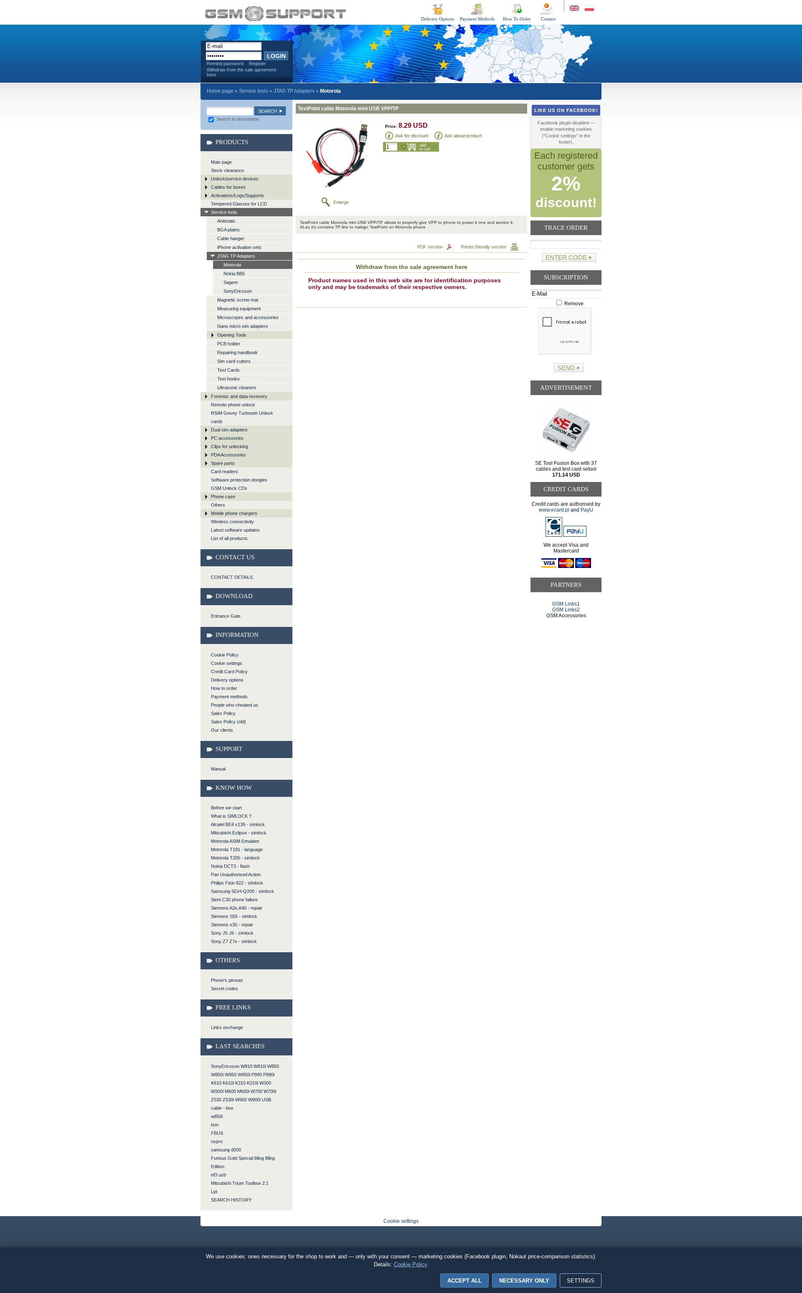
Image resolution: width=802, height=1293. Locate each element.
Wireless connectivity (232, 521)
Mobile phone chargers (234, 513)
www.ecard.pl (554, 510)
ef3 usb (218, 1174)
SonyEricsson (237, 291)
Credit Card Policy (229, 671)
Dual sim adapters (229, 429)
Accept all (464, 1281)
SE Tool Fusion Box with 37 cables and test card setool (566, 469)
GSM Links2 (566, 610)
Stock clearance (227, 170)
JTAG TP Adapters (294, 91)
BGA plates (228, 229)
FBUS (217, 1133)
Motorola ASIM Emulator (235, 841)
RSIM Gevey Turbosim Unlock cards (242, 417)
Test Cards (228, 370)
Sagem (230, 282)
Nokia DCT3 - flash (230, 866)
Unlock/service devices (235, 178)
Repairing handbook (237, 352)
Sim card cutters (234, 361)
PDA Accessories (228, 454)
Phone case (223, 496)
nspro (217, 1141)
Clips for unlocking (229, 446)
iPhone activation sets (239, 247)
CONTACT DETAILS (232, 577)
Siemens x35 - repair (232, 924)
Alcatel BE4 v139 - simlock (238, 824)
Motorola (232, 264)
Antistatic (226, 220)
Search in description (237, 119)
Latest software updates (235, 529)
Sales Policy (223, 713)
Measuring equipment (239, 308)
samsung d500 (226, 1149)
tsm (214, 1124)
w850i (217, 1116)
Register (257, 63)
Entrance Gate (226, 616)
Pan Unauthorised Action (236, 874)
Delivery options (227, 679)
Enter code (566, 257)
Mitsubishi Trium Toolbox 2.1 (240, 1183)
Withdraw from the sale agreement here (241, 72)
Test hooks (228, 378)
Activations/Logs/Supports (237, 195)
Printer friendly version (483, 246)
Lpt (214, 1191)
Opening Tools (231, 334)
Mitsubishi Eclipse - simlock (238, 832)
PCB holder (228, 343)
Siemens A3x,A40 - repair (236, 907)
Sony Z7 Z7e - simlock (234, 941)
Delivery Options (437, 18)
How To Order (517, 18)
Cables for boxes (228, 187)
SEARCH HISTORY (231, 1199)
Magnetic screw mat (237, 299)
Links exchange (227, 1027)
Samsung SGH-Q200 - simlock (242, 891)
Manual (218, 768)
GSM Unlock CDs (229, 488)
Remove (573, 304)
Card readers (224, 471)
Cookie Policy (225, 654)
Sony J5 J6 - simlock (232, 933)
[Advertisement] (566, 650)
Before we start (226, 807)
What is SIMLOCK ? (231, 816)
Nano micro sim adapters (242, 326)
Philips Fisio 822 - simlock (237, 882)
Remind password (225, 63)
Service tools (253, 91)
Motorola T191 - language (237, 849)
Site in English (575, 8)
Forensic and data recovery (239, 396)
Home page (220, 91)
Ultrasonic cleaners (236, 387)
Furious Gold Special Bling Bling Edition (243, 1162)
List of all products (229, 538)
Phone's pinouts (227, 980)
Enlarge (341, 202)
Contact (548, 18)
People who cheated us (234, 704)
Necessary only (524, 1281)
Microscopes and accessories (248, 317)
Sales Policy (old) (228, 721)
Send (566, 367)
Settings (580, 1281)
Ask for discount (411, 135)
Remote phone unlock (233, 404)
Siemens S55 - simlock (234, 916)
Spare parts (223, 463)
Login (276, 56)
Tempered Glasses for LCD (239, 203)
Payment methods (229, 696)
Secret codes (224, 988)
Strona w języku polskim (589, 8)
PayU (587, 510)
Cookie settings (226, 663)
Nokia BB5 (234, 273)
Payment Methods (477, 18)
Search (267, 111)
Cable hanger (230, 238)
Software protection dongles (239, 479)
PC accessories (227, 438)
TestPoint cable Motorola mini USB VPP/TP (275, 13)
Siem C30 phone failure (234, 899)
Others (218, 504)
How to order (224, 688)
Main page (221, 162)
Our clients (222, 730)
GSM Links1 (566, 604)
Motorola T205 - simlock (235, 857)
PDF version (430, 246)
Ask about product (463, 135)
